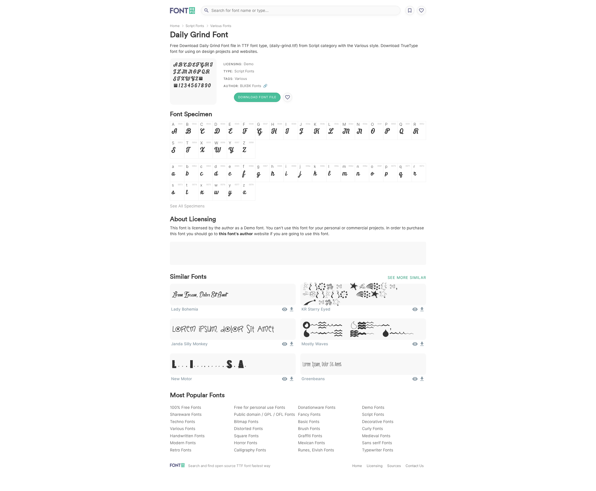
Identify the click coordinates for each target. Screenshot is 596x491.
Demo (249, 64)
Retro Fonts (180, 450)
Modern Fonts (183, 442)
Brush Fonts (309, 428)
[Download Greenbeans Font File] (422, 380)
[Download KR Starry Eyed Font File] (422, 310)
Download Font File (257, 97)
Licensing (375, 466)
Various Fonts (220, 26)
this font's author (236, 233)
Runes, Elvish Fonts (316, 450)
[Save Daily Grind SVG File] (287, 97)
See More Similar (407, 277)
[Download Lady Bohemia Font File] (292, 310)
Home (174, 26)
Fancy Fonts (309, 414)
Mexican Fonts (311, 442)
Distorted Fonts (248, 428)
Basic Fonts (308, 421)
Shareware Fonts (186, 414)
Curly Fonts (372, 428)
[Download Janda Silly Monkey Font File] (292, 345)
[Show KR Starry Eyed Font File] (415, 310)
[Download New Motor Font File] (292, 380)
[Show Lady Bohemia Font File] (285, 310)
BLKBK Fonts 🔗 (254, 86)
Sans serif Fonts (377, 442)
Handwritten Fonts (187, 435)
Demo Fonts (373, 407)
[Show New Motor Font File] (285, 380)
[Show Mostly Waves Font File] (415, 345)
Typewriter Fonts (377, 450)
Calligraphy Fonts (250, 450)
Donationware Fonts (316, 407)
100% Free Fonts (185, 407)
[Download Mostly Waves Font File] (422, 345)
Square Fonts (246, 435)
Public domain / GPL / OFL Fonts (264, 414)
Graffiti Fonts (310, 435)
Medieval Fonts (376, 435)
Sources (394, 466)
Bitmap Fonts (246, 421)
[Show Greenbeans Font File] (415, 380)
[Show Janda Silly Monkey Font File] (285, 345)
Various (241, 78)
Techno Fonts (182, 421)
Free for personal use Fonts (259, 407)
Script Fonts (195, 26)
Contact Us (415, 466)
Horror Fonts (245, 442)
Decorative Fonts (377, 421)
